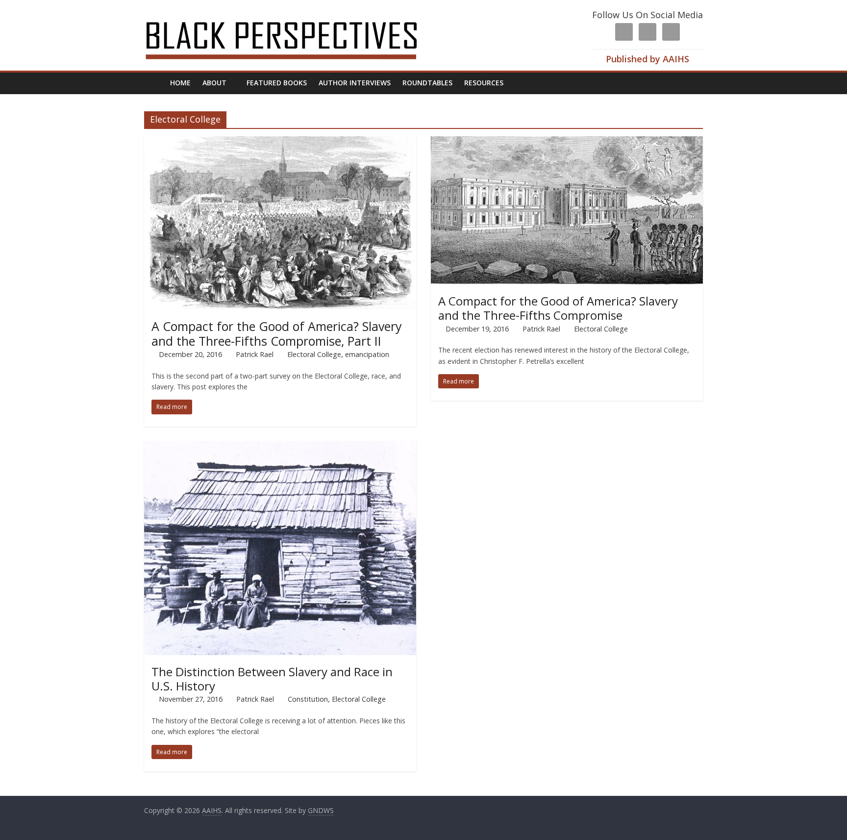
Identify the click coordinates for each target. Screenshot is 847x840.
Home (180, 82)
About (214, 82)
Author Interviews (355, 82)
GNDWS (321, 810)
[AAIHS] (294, 15)
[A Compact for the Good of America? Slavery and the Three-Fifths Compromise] (567, 142)
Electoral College (314, 354)
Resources (483, 82)
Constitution (308, 699)
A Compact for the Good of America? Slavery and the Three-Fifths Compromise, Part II (276, 333)
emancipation (367, 354)
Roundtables (427, 82)
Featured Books (277, 82)
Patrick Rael (255, 354)
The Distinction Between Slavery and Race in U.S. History (272, 678)
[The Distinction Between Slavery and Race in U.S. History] (280, 447)
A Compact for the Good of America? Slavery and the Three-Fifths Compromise (558, 308)
